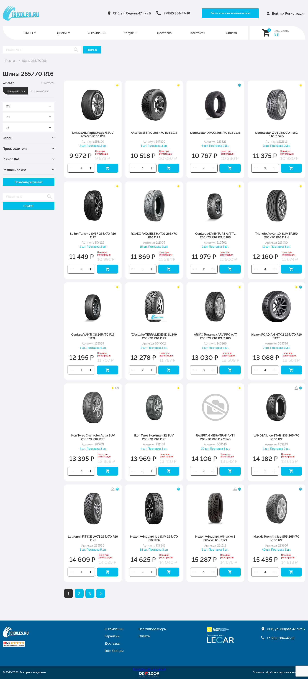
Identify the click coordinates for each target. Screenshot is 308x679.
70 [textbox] (8, 117)
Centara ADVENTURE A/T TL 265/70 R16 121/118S (215, 235)
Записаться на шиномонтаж (230, 13)
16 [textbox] (7, 127)
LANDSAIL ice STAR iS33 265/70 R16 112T (276, 437)
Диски (62, 33)
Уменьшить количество (72, 168)
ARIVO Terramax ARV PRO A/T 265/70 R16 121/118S (215, 336)
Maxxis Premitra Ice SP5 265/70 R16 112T (276, 538)
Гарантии (112, 636)
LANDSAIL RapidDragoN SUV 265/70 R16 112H (93, 134)
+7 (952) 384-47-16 (176, 13)
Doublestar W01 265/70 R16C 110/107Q (276, 134)
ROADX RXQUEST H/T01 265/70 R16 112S (154, 235)
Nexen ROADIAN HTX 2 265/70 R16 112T (276, 336)
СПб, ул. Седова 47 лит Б (132, 13)
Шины (28, 33)
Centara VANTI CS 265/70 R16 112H (92, 336)
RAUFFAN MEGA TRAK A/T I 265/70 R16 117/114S (215, 437)
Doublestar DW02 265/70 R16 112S (215, 132)
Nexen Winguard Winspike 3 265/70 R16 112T (215, 538)
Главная (10, 60)
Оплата (231, 33)
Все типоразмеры (152, 629)
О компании (97, 33)
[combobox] (28, 106)
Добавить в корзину (107, 168)
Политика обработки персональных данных (279, 672)
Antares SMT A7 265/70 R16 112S (154, 132)
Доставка (164, 33)
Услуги (129, 33)
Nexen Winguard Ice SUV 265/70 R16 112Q (154, 538)
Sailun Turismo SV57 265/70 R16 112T (93, 235)
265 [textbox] (8, 106)
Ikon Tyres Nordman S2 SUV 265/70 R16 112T (154, 437)
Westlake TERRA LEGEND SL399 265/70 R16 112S (154, 336)
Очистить (47, 82)
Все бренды (114, 650)
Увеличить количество (90, 168)
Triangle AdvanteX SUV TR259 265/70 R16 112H (276, 235)
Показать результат (28, 182)
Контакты (197, 33)
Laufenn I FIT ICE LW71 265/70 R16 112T (93, 538)
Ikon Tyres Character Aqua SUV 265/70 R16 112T (93, 437)
